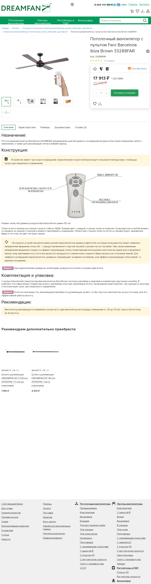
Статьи (5, 534)
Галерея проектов (11, 512)
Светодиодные (125, 555)
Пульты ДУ (123, 572)
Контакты (144, 4)
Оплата (111, 4)
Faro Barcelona (139, 68)
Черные (121, 563)
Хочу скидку (49, 521)
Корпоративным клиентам (15, 526)
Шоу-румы (7, 508)
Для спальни (86, 529)
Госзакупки (7, 530)
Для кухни (122, 529)
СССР (83, 568)
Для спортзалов (88, 533)
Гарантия (47, 517)
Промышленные (88, 508)
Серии (4, 521)
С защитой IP (87, 551)
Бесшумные (86, 516)
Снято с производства (92, 563)
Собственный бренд (12, 503)
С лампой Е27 (124, 542)
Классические (87, 512)
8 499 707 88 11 (103, 4)
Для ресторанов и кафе (92, 525)
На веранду (86, 538)
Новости (5, 539)
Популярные (86, 542)
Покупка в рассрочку (54, 533)
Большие (84, 521)
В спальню (122, 525)
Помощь (133, 4)
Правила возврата (52, 538)
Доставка (121, 4)
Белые (120, 516)
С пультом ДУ (87, 555)
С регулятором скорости (93, 559)
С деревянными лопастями (94, 546)
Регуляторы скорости (128, 576)
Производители (9, 517)
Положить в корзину (124, 92)
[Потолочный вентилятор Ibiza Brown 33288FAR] (42, 69)
